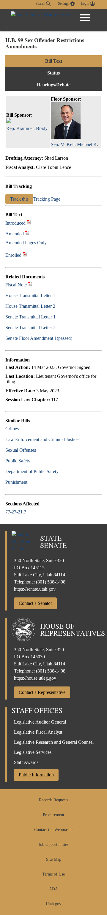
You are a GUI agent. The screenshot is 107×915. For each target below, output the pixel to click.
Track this (19, 199)
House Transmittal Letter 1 (30, 295)
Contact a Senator (35, 603)
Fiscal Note (16, 284)
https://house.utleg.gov (35, 678)
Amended (14, 233)
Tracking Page (46, 199)
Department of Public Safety (32, 471)
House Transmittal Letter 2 (30, 306)
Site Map (53, 859)
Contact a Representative (42, 692)
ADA (53, 889)
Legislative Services (32, 752)
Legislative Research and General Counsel (54, 742)
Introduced (15, 223)
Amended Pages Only (26, 242)
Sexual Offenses (20, 450)
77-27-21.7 (15, 511)
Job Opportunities (53, 844)
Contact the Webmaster (53, 829)
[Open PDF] (29, 223)
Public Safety (17, 460)
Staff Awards (26, 762)
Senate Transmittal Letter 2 (30, 327)
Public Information (36, 774)
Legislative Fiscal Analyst (38, 732)
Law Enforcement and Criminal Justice (41, 439)
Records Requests (53, 800)
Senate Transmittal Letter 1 (30, 316)
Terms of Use (53, 874)
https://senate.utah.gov (35, 589)
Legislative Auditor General (40, 721)
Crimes (12, 428)
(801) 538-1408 (50, 581)
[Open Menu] (85, 17)
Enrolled (13, 255)
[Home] (40, 20)
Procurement (53, 815)
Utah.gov (53, 904)
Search (41, 3)
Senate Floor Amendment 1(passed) (38, 338)
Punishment (16, 482)
